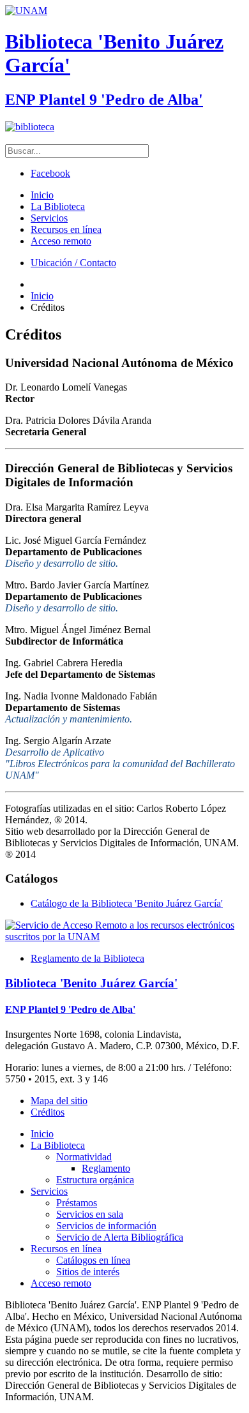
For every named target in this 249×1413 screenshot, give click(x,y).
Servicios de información (106, 1225)
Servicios (49, 218)
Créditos (47, 1112)
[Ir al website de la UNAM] (26, 10)
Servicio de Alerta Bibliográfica (119, 1237)
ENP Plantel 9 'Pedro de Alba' (104, 99)
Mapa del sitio (59, 1100)
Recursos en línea (66, 229)
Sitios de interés (87, 1271)
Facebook (50, 173)
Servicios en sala (89, 1214)
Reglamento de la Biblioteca (87, 958)
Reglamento (106, 1168)
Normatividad (84, 1156)
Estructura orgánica (95, 1179)
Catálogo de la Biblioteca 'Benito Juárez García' (127, 903)
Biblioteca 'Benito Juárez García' (91, 983)
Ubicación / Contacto (73, 262)
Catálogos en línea (93, 1260)
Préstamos (76, 1202)
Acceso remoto (61, 241)
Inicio (42, 195)
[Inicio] (29, 126)
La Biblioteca (58, 206)
